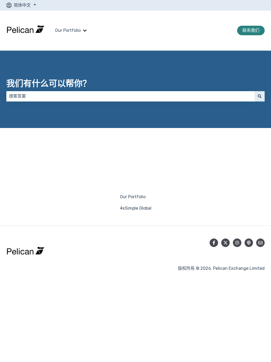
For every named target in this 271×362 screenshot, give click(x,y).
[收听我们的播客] (249, 243)
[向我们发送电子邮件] (260, 243)
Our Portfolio (68, 30)
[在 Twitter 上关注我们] (225, 243)
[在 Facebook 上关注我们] (214, 243)
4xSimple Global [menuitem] (135, 208)
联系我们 (250, 30)
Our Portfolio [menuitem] (133, 196)
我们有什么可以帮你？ (48, 83)
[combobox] (130, 96)
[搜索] (260, 96)
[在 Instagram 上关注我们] (237, 243)
